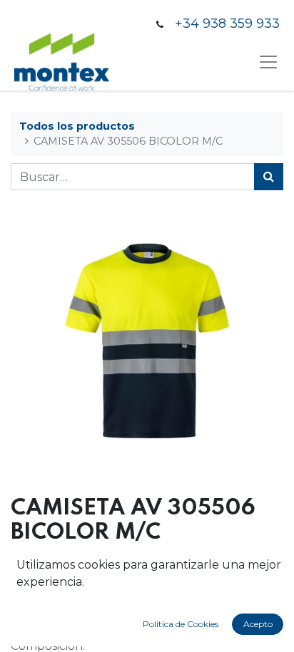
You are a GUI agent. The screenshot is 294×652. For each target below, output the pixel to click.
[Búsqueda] (268, 176)
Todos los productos (77, 126)
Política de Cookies (180, 624)
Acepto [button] (258, 624)
